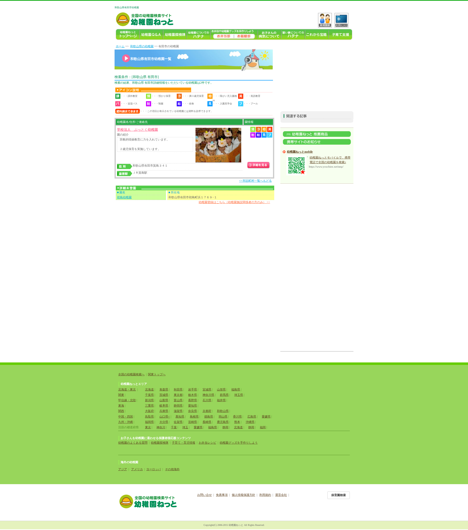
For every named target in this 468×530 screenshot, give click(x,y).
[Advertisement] (316, 74)
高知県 (180, 416)
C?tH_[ (341, 20)
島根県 (194, 416)
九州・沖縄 (125, 422)
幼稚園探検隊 (175, 34)
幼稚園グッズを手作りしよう (239, 442)
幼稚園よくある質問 (151, 34)
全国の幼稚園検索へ (131, 374)
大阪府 (149, 411)
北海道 (149, 389)
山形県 (221, 389)
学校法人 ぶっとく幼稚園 (137, 129)
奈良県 (192, 411)
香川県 (237, 416)
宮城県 (207, 389)
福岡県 (149, 422)
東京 (148, 427)
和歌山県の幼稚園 (142, 46)
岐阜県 (163, 405)
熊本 (237, 422)
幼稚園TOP (127, 34)
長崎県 (207, 422)
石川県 (207, 400)
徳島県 (208, 416)
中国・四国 (125, 416)
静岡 (225, 427)
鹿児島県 (223, 422)
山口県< (164, 416)
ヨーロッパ (153, 469)
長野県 (192, 400)
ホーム (120, 46)
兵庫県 (163, 411)
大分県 (163, 422)
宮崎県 (192, 422)
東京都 (178, 395)
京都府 (207, 411)
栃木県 (192, 395)
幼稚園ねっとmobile (300, 151)
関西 (121, 411)
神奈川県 (208, 395)
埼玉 (185, 427)
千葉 (174, 427)
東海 (121, 405)
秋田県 (178, 389)
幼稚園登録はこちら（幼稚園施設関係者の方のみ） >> (234, 202)
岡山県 (223, 416)
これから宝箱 (317, 34)
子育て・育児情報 (183, 442)
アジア (122, 469)
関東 (121, 395)
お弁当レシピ (207, 442)
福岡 (263, 427)
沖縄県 (250, 422)
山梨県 (163, 400)
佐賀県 (178, 422)
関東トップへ (157, 374)
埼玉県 (238, 395)
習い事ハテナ (293, 34)
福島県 (235, 389)
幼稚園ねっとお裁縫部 (246, 34)
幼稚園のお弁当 (222, 34)
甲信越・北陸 (127, 400)
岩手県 (192, 389)
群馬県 (224, 395)
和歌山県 (223, 411)
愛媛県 (266, 416)
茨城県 (163, 395)
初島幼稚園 (124, 197)
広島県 (251, 416)
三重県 (149, 405)
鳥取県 (149, 416)
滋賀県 (178, 411)
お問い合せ (204, 495)
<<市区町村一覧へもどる (255, 180)
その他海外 (172, 469)
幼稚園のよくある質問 (132, 442)
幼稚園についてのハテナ (198, 34)
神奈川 (160, 427)
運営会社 (281, 495)
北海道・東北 (127, 389)
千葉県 (149, 395)
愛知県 (192, 405)
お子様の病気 (269, 34)
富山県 (178, 400)
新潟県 (149, 400)
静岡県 (178, 405)
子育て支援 (340, 34)
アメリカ (137, 469)
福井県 (221, 400)
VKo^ (325, 20)
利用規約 (265, 495)
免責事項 (222, 495)
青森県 (163, 389)
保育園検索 (338, 495)
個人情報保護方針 (243, 495)
